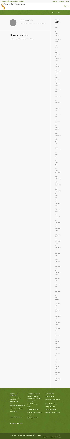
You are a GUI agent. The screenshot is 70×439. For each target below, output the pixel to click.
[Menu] (68, 6)
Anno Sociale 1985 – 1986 (57, 291)
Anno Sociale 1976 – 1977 (57, 341)
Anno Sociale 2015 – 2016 (57, 96)
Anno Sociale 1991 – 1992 (57, 253)
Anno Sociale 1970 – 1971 (57, 378)
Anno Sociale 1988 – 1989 (57, 272)
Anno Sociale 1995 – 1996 (57, 228)
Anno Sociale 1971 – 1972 (57, 372)
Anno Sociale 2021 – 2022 (57, 58)
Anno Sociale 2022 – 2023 (57, 52)
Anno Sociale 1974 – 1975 (57, 353)
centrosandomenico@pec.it (16, 408)
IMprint (11, 417)
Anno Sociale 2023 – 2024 (57, 45)
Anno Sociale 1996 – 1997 (57, 222)
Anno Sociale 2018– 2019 (57, 77)
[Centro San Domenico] (13, 6)
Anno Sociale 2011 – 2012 (57, 121)
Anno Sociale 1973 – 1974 (57, 360)
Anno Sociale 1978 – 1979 (57, 328)
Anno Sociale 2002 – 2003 (57, 182)
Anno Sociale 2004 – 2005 (57, 170)
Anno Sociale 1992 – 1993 (57, 247)
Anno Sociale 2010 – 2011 (57, 127)
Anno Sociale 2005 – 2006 (56, 163)
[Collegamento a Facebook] (56, 435)
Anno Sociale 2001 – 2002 (57, 189)
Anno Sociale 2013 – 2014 (57, 108)
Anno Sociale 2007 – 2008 (57, 147)
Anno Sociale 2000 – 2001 (56, 196)
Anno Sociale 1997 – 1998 (57, 216)
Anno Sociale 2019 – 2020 (57, 71)
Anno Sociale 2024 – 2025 (57, 33)
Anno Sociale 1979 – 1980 (57, 322)
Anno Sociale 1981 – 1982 (57, 309)
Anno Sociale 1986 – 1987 (57, 284)
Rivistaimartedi (30, 415)
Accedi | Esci (54, 1)
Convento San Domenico (33, 409)
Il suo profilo (61, 1)
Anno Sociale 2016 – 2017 (57, 89)
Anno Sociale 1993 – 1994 (57, 241)
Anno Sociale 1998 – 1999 (57, 209)
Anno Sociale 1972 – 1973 (57, 366)
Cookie (20, 417)
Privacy (16, 417)
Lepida (28, 406)
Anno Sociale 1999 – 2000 (57, 203)
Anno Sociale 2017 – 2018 (57, 83)
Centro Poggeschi (31, 401)
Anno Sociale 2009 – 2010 (57, 133)
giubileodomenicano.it (32, 417)
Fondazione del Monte (51, 409)
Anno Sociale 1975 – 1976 (57, 347)
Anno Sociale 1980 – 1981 (57, 316)
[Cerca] (64, 6)
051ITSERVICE (38, 435)
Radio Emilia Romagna (32, 404)
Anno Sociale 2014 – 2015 (57, 102)
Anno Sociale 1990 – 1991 (57, 259)
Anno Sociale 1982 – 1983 (57, 303)
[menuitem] (54, 1)
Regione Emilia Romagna (51, 404)
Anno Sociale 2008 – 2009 (56, 140)
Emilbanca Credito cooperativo (53, 412)
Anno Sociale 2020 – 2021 (57, 64)
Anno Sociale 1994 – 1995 (57, 234)
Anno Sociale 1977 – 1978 (57, 334)
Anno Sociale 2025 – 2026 (57, 39)
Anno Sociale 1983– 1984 (57, 297)
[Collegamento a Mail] (59, 435)
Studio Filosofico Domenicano (34, 412)
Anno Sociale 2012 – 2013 (57, 114)
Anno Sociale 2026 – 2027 (57, 27)
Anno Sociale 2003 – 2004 (57, 176)
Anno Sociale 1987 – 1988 (57, 278)
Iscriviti (67, 1)
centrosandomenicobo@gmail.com (18, 405)
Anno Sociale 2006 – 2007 (56, 155)
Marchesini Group (50, 396)
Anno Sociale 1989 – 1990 (57, 266)
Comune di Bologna (50, 406)
